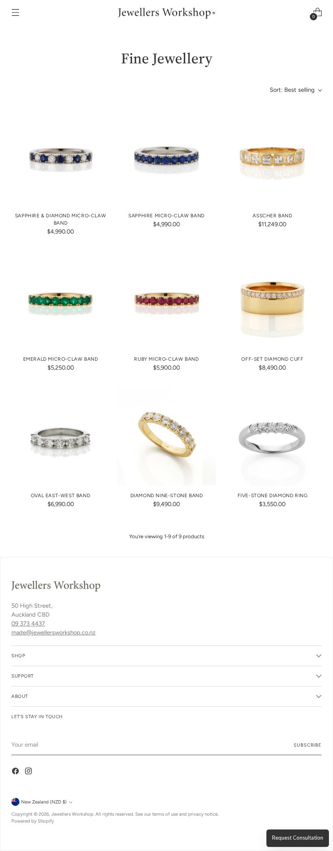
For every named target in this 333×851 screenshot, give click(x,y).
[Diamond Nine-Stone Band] (166, 435)
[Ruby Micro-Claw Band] (166, 299)
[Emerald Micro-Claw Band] (60, 299)
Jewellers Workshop (72, 814)
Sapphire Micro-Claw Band (166, 216)
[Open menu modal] (15, 12)
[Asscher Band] (272, 156)
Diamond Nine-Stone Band (166, 495)
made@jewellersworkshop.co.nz (53, 632)
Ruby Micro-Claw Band (166, 359)
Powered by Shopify (32, 821)
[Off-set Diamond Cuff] (272, 299)
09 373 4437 (28, 623)
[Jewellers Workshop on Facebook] (16, 772)
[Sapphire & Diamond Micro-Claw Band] (60, 156)
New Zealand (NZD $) (44, 802)
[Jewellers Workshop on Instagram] (29, 772)
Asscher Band (272, 216)
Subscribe (308, 745)
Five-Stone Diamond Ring (273, 495)
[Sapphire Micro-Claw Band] (166, 156)
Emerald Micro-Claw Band (60, 359)
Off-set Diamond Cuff (272, 359)
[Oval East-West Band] (60, 435)
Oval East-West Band (60, 495)
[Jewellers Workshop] (166, 12)
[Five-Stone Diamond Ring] (272, 435)
